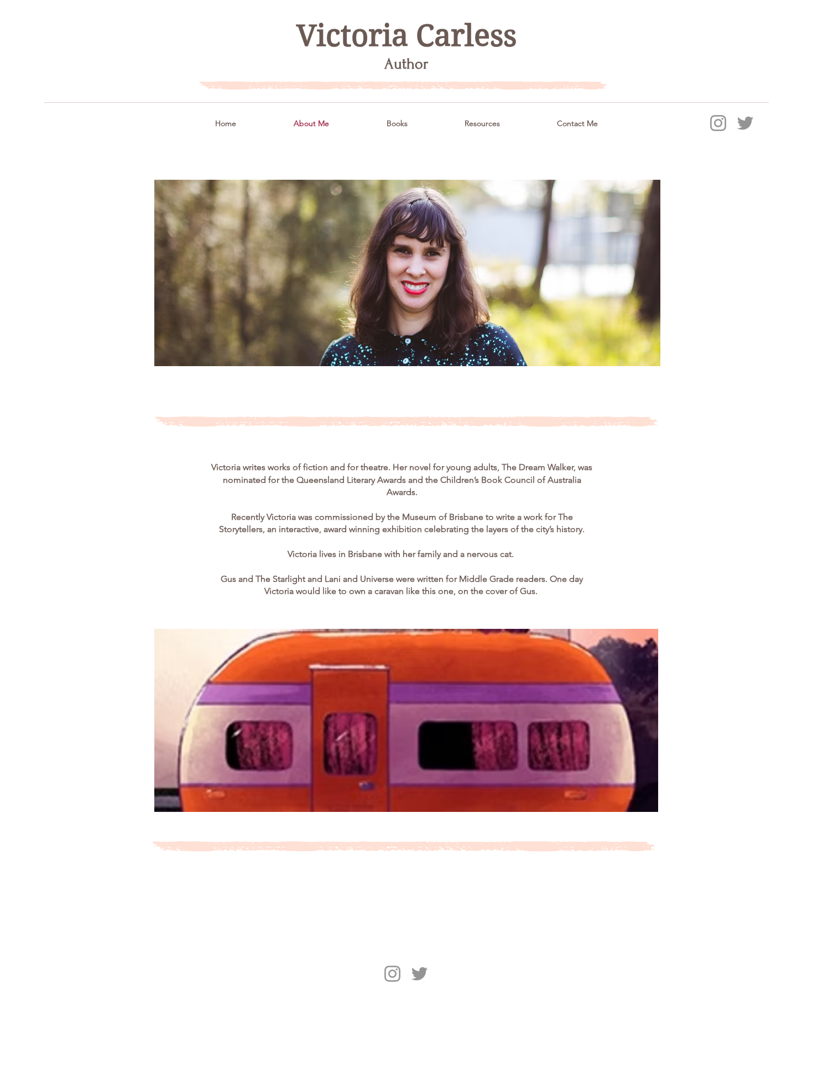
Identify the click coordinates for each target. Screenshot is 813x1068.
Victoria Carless (406, 35)
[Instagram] (718, 123)
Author (406, 63)
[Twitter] (745, 123)
